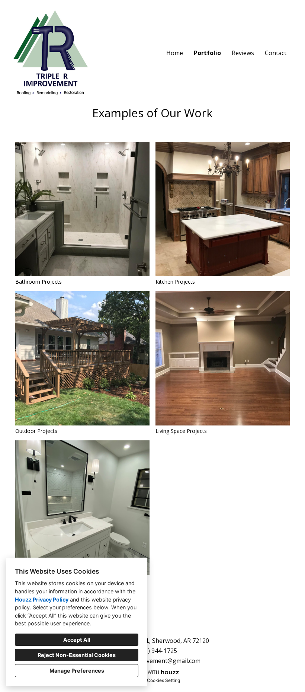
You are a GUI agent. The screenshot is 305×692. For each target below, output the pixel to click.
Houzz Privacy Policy (41, 599)
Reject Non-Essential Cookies (77, 655)
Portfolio (207, 53)
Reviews (243, 53)
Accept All (76, 640)
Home (174, 53)
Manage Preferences (76, 670)
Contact (275, 53)
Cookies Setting (163, 680)
